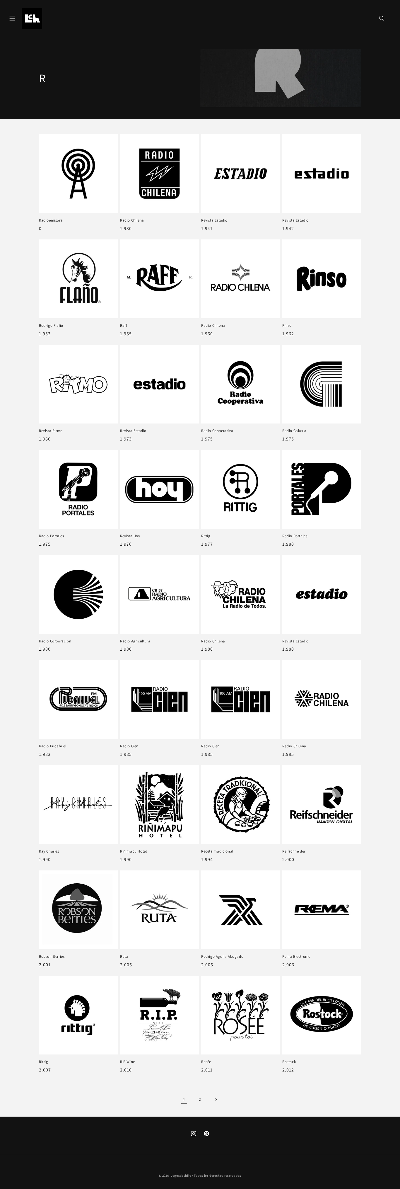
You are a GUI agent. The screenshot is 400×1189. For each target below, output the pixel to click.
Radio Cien (129, 746)
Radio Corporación (55, 641)
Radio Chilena (132, 220)
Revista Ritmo (51, 430)
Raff (123, 325)
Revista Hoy (130, 536)
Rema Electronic (296, 956)
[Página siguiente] (215, 1099)
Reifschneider (293, 851)
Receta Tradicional (217, 851)
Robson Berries (51, 956)
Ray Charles (49, 851)
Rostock (289, 1061)
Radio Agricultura (135, 641)
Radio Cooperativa (217, 430)
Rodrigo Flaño (51, 325)
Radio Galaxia (294, 430)
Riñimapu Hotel (133, 851)
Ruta (124, 956)
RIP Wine (127, 1061)
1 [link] (184, 1099)
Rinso (287, 325)
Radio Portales (51, 536)
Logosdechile (181, 1175)
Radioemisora (51, 220)
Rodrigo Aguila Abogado (222, 956)
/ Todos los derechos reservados (216, 1175)
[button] (12, 18)
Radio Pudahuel (52, 746)
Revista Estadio (214, 220)
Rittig (206, 536)
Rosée (206, 1061)
